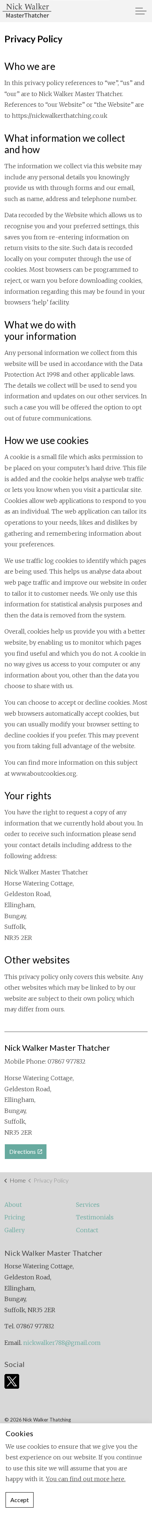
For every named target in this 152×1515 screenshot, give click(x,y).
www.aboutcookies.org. (44, 773)
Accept (19, 1499)
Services (88, 1204)
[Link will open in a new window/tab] (11, 1381)
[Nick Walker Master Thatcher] (27, 11)
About (13, 1204)
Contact (87, 1230)
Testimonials (95, 1217)
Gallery (14, 1230)
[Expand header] (141, 11)
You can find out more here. (85, 1479)
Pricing (14, 1217)
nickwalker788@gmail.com (62, 1342)
